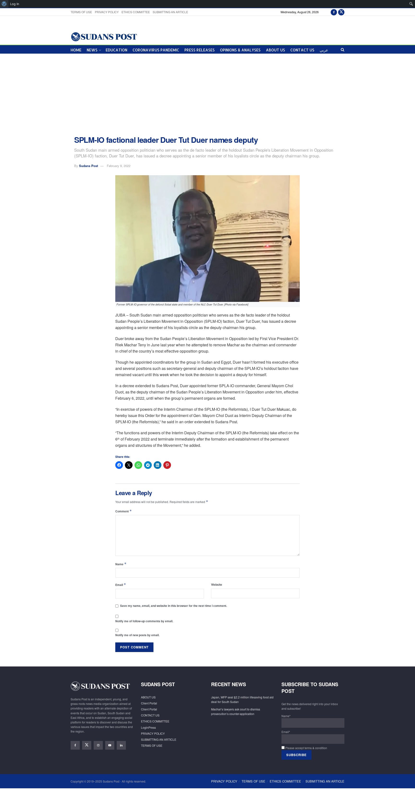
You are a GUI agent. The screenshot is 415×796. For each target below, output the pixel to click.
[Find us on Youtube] (109, 745)
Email (120, 584)
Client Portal (149, 703)
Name (121, 564)
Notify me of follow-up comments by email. (144, 621)
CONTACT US (302, 49)
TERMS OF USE (81, 12)
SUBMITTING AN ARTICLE (170, 12)
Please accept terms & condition (306, 748)
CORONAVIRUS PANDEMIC (156, 49)
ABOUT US (275, 49)
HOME (76, 49)
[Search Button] (342, 49)
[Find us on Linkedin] (121, 745)
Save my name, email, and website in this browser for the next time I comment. (173, 605)
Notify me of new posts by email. (137, 635)
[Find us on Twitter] (341, 12)
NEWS (92, 49)
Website (216, 584)
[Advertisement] (207, 94)
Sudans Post (88, 165)
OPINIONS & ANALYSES (240, 49)
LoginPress (148, 727)
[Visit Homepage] (104, 36)
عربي (324, 49)
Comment (123, 511)
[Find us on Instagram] (98, 745)
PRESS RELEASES (199, 49)
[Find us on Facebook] (334, 12)
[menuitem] (4, 4)
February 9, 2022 (118, 165)
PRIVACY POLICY (107, 12)
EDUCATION (116, 49)
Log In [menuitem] (14, 4)
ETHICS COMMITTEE (136, 12)
